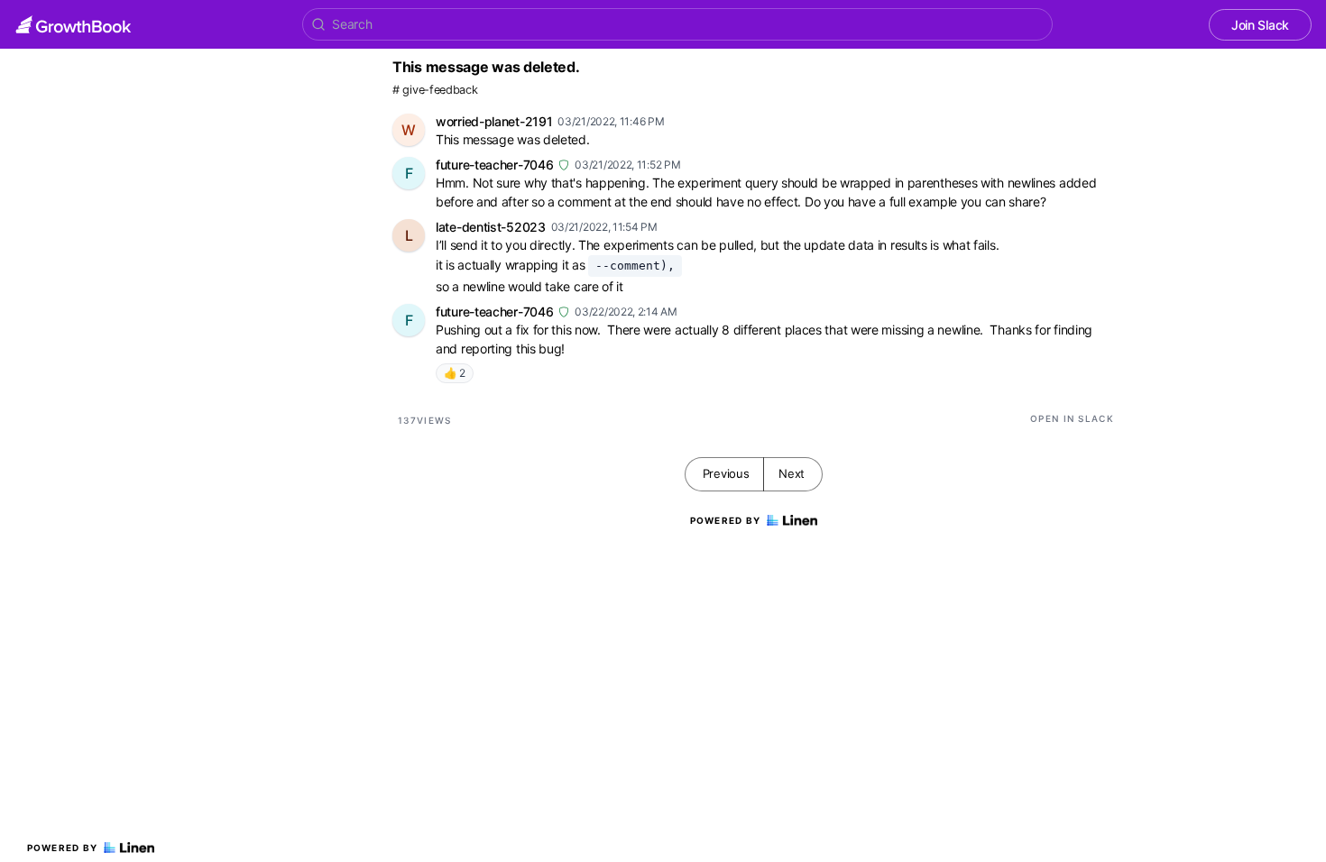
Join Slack (1260, 24)
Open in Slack (1072, 418)
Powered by (62, 847)
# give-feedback (435, 89)
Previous (726, 473)
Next (791, 473)
